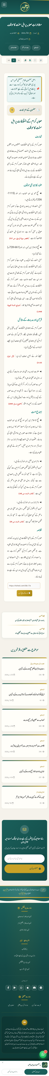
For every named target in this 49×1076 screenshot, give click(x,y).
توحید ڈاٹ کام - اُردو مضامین (24, 916)
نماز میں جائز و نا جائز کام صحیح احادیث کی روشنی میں (31, 771)
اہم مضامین (36, 47)
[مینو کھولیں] (4, 4)
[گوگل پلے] (14, 987)
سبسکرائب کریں (34, 868)
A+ (9, 60)
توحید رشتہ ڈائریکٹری (24, 930)
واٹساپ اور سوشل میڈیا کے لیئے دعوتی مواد (24, 956)
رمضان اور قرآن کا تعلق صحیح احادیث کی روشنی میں (31, 669)
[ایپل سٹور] (27, 987)
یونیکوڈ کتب (24, 949)
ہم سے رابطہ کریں (36, 1005)
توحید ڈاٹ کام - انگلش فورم (24, 923)
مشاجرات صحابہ (14, 47)
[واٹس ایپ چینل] (21, 987)
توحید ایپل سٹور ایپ (24, 969)
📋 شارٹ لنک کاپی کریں (24, 593)
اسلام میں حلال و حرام (40, 792)
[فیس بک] (8, 987)
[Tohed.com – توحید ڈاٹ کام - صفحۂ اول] (24, 7)
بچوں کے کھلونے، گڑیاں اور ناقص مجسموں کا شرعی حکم (30, 797)
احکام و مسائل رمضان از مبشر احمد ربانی (37, 664)
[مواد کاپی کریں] (25, 60)
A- (18, 60)
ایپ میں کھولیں (36, 1071)
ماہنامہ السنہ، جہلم (25, 47)
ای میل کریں (22, 893)
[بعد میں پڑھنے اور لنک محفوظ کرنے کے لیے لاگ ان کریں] (35, 60)
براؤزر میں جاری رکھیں (12, 1071)
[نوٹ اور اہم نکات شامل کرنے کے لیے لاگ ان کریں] (41, 60)
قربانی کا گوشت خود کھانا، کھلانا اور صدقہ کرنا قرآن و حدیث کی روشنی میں (26, 695)
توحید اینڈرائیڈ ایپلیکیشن (24, 962)
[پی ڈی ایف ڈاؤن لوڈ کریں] (30, 60)
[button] (42, 1054)
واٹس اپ (6, 889)
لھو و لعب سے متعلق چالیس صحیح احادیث (33, 720)
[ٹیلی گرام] (40, 987)
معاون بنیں (11, 1005)
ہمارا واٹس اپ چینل (23, 1005)
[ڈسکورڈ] (34, 987)
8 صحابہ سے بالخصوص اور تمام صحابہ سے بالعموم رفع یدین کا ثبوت (27, 746)
